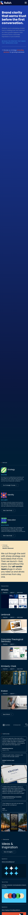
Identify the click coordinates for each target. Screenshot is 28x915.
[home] (6, 2)
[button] (25, 2)
